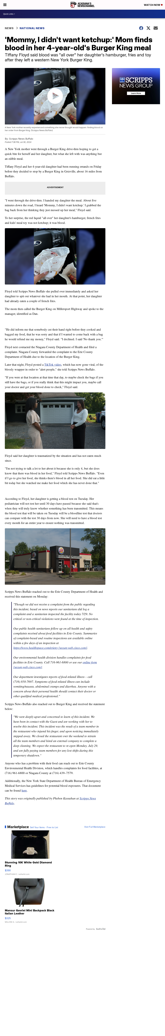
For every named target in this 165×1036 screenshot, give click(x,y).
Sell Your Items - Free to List (44, 827)
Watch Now (152, 4)
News (9, 28)
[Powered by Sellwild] (100, 929)
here (24, 790)
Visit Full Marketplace (94, 827)
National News (32, 28)
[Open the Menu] (4, 5)
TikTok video (52, 364)
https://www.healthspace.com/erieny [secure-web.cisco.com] (50, 648)
